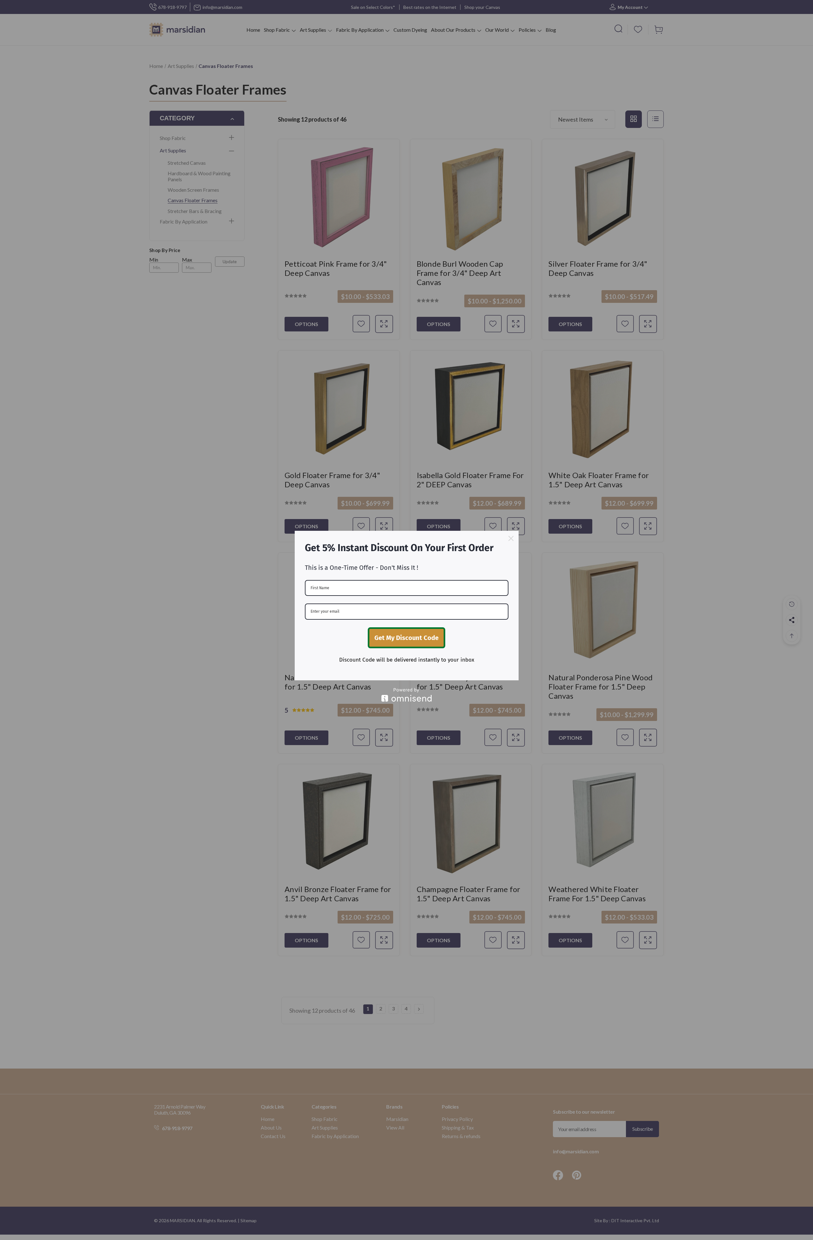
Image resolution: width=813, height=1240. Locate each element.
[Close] (511, 538)
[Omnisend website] (407, 694)
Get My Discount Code (406, 638)
